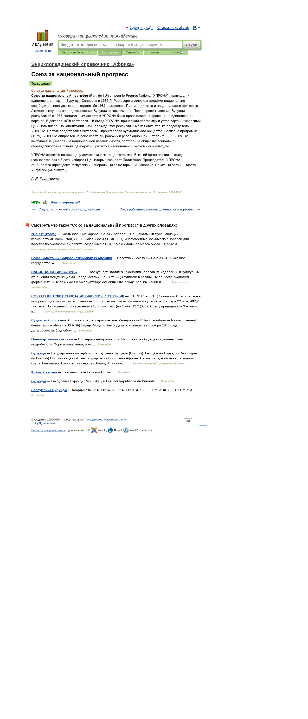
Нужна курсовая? (65, 202)
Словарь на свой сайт (173, 27)
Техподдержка (94, 419)
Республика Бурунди (49, 390)
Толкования (109, 52)
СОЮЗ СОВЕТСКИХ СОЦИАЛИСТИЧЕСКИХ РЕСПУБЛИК (77, 296)
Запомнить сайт (141, 27)
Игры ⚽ (177, 52)
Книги (155, 52)
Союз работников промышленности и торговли (157, 209)
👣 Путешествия (45, 423)
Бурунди (38, 353)
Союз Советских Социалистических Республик (71, 258)
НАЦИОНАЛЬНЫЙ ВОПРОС (54, 272)
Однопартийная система (52, 339)
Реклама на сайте (115, 419)
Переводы (132, 52)
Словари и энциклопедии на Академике (98, 36)
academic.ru (43, 50)
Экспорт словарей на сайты (48, 430)
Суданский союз (45, 320)
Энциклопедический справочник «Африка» (77, 52)
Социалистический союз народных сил (69, 209)
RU (195, 27)
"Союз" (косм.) (43, 234)
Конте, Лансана (44, 372)
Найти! (191, 45)
